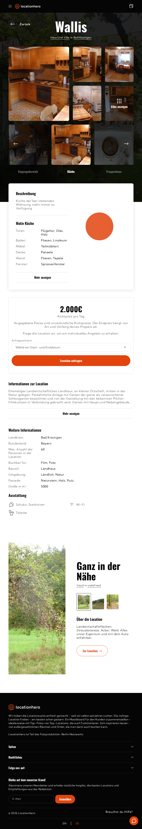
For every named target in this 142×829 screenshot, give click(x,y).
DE (77, 823)
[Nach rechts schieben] (126, 144)
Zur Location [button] (90, 651)
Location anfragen (71, 360)
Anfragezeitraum (22, 340)
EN (64, 823)
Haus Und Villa (59, 37)
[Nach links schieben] (16, 144)
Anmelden (65, 799)
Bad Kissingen (83, 37)
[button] (10, 6)
